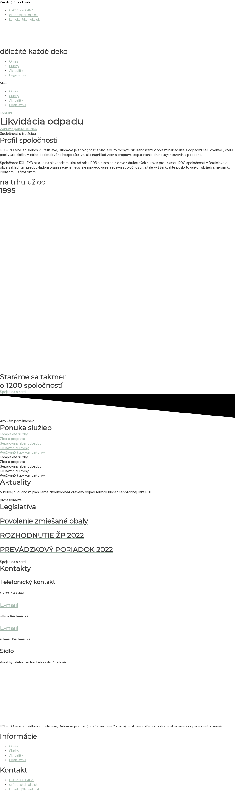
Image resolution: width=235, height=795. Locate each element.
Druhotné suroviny (14, 448)
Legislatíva (17, 75)
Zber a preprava (12, 438)
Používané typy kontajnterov (22, 452)
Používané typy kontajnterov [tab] (22, 475)
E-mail (9, 604)
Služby (14, 66)
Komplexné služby (14, 434)
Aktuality (16, 70)
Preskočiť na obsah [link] (15, 2)
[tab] (117, 434)
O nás (13, 61)
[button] (117, 83)
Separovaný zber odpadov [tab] (21, 466)
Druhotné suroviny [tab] (14, 471)
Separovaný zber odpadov (21, 443)
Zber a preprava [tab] (12, 461)
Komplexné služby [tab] (14, 457)
